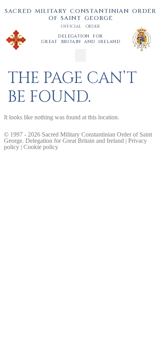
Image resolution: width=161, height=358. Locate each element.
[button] (80, 55)
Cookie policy (40, 147)
